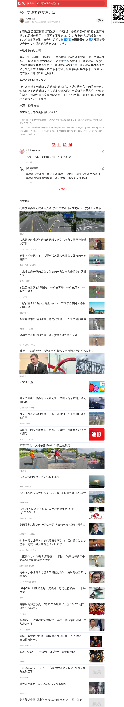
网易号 (30, 3)
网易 (21, 3)
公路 (66, 61)
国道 (91, 39)
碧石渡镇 (66, 39)
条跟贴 (61, 189)
